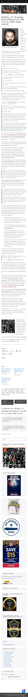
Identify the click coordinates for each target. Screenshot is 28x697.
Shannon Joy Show (8, 661)
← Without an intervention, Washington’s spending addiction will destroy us (7, 402)
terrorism (3, 394)
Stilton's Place (7, 663)
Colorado (12, 389)
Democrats (17, 389)
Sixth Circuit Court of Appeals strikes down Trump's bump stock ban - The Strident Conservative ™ (13, 419)
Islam (6, 390)
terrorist (8, 394)
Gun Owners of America (9, 656)
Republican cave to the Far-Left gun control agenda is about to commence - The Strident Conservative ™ (14, 428)
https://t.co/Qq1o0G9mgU (12, 88)
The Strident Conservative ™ (13, 694)
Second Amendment (20, 392)
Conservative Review (8, 653)
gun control (22, 389)
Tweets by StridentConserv (8, 644)
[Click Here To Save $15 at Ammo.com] (11, 567)
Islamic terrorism (11, 390)
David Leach (4, 25)
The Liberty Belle (7, 664)
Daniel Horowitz (7, 655)
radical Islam (8, 392)
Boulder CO (6, 389)
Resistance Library (8, 659)
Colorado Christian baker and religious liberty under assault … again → (21, 401)
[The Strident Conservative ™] (14, 8)
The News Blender (8, 666)
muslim (21, 390)
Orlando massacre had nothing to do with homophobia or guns (6, 370)
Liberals (17, 390)
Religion (13, 392)
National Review (7, 658)
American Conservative (9, 651)
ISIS (3, 390)
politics (3, 392)
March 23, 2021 (21, 74)
